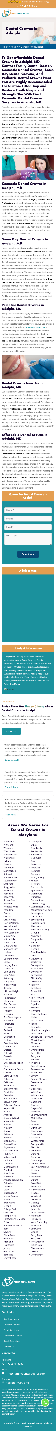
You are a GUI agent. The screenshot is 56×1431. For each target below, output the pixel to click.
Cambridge (36, 1160)
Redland (8, 903)
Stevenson (36, 1082)
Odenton (35, 1046)
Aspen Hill (9, 1108)
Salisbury (8, 890)
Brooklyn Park (11, 1088)
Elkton (7, 1033)
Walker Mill (9, 857)
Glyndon (35, 1004)
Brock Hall (9, 1092)
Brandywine (10, 1140)
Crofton (8, 1049)
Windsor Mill (37, 1140)
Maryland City (11, 948)
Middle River (37, 1118)
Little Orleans (38, 1212)
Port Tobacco (10, 1173)
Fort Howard (37, 997)
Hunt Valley (37, 968)
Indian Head (10, 1157)
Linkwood (36, 1228)
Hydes (34, 1017)
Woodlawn (9, 841)
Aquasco (8, 1131)
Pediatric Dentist (12, 1324)
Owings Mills (37, 1049)
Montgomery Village (41, 909)
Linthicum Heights (40, 1030)
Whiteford (36, 1092)
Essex (34, 1121)
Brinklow (35, 883)
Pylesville (35, 1062)
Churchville (36, 958)
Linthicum (9, 955)
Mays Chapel (10, 945)
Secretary (36, 1186)
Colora (34, 1251)
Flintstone (36, 1150)
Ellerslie (35, 1147)
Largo (7, 961)
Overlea (7, 916)
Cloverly (8, 1056)
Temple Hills (10, 1215)
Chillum (7, 1059)
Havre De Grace (39, 1014)
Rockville (35, 867)
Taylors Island (38, 1189)
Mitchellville (9, 939)
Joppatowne (10, 984)
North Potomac (11, 922)
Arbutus (8, 1114)
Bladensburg (10, 1192)
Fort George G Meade (14, 1218)
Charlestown (37, 1248)
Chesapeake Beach (13, 1069)
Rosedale (8, 893)
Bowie (7, 1199)
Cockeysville (37, 965)
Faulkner (8, 1153)
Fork (33, 994)
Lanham (8, 1186)
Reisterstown (37, 1069)
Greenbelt (9, 1238)
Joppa (34, 1023)
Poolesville (36, 851)
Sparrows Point (39, 1114)
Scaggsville (9, 887)
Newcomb (36, 1176)
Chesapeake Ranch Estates (13, 1064)
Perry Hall (36, 1053)
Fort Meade (9, 1020)
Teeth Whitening (11, 1319)
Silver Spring (37, 919)
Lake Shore (9, 971)
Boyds (34, 861)
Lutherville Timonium (42, 1036)
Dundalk (35, 1124)
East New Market (40, 1166)
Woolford (36, 1196)
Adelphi (14, 46)
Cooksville (36, 1199)
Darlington (36, 971)
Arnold (7, 1111)
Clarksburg (36, 893)
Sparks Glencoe (39, 1079)
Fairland (8, 1030)
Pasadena (8, 909)
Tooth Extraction (12, 1341)
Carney (7, 1072)
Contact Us (11, 731)
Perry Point (37, 1235)
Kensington (37, 913)
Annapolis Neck (11, 1118)
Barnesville (36, 854)
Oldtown (35, 1153)
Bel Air (34, 942)
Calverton (8, 1079)
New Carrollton (11, 932)
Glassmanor (10, 1007)
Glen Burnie (10, 1004)
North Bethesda (12, 929)
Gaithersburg (38, 903)
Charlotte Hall (11, 1150)
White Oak (9, 844)
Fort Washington (12, 1017)
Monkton (36, 1043)
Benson (35, 948)
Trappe (35, 1192)
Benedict (8, 1137)
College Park (10, 1209)
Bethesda (8, 1254)
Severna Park (10, 880)
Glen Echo (9, 1251)
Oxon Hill (8, 1212)
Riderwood (36, 1072)
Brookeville (37, 848)
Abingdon (36, 935)
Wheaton (8, 848)
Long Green (37, 1033)
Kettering (8, 978)
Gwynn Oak (37, 1108)
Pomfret (8, 1170)
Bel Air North (10, 1101)
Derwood (35, 874)
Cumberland (10, 1046)
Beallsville (36, 857)
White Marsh (37, 1095)
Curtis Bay (36, 1127)
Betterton (36, 1157)
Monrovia (36, 1215)
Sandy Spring (37, 877)
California (8, 1082)
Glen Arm (35, 1000)
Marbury (8, 1163)
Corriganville (37, 1144)
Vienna (34, 1231)
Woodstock (36, 1098)
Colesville (8, 1053)
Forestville (9, 1023)
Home (5, 46)
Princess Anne (11, 906)
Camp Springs (11, 1075)
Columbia (36, 981)
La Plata (8, 1160)
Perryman (36, 1056)
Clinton (7, 1205)
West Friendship (39, 1222)
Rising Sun (36, 1244)
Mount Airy (9, 935)
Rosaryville (9, 896)
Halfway (8, 994)
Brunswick (9, 1085)
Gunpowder (37, 939)
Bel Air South (10, 1098)
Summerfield (10, 870)
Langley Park (10, 965)
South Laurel (10, 877)
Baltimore (36, 1101)
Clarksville (36, 961)
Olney (34, 844)
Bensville (8, 1095)
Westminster (10, 854)
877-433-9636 (28, 6)
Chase (34, 955)
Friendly (8, 1010)
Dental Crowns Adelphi (32, 46)
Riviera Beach (10, 900)
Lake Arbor (9, 974)
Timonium (9, 867)
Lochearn (8, 952)
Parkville (35, 1137)
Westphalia (9, 851)
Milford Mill (9, 942)
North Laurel (10, 926)
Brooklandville (38, 952)
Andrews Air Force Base (13, 1227)
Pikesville (35, 1111)
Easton (7, 1040)
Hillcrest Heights (12, 991)
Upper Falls (37, 1088)
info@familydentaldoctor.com (26, 1373)
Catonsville (36, 1134)
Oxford (34, 1179)
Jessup (7, 1248)
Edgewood (36, 974)
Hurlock (35, 1170)
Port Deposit (37, 1241)
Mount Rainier (11, 1196)
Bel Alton (8, 1134)
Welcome (8, 1176)
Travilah (8, 864)
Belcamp (35, 945)
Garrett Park (37, 916)
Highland (8, 1241)
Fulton (7, 1222)
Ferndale (8, 1027)
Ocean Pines (10, 919)
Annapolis (9, 1121)
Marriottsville (38, 1040)
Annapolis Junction (13, 1179)
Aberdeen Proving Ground (40, 931)
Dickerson (36, 864)
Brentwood (9, 1202)
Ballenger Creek (12, 1105)
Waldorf (8, 1127)
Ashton (34, 880)
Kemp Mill (9, 981)
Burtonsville (37, 887)
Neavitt (34, 1173)
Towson (35, 1105)
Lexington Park (11, 958)
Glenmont (9, 1000)
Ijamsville (35, 1209)
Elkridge (35, 1007)
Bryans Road (10, 1144)
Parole (7, 913)
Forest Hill (36, 991)
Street (34, 1085)
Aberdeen (36, 926)
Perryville (36, 1238)
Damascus (36, 896)
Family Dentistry (11, 1330)
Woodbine (36, 1225)
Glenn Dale (9, 1235)
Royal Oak (36, 1183)
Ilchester (8, 987)
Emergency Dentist (13, 1335)
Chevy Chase (10, 1257)
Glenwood (36, 1205)
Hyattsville (9, 1244)
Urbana (7, 861)
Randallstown (38, 1066)
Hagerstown (10, 997)
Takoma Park (38, 922)
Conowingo (37, 1254)
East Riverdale (11, 1043)
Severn (34, 1075)
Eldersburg (9, 1036)
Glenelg (35, 1202)
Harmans (35, 1010)
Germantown (37, 900)
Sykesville (36, 1218)
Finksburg (36, 987)
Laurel (7, 1189)
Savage (7, 1231)
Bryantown (9, 1147)
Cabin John (36, 841)
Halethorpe (37, 1131)
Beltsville (8, 1183)
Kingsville (36, 1027)
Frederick (8, 1014)
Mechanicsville (11, 1166)
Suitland (8, 874)
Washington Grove (40, 906)
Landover (8, 968)
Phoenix (35, 1059)
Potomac (35, 870)
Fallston (35, 984)
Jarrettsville (37, 1020)
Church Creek (38, 1163)
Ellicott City (36, 978)
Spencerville (37, 890)
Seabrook (8, 883)
